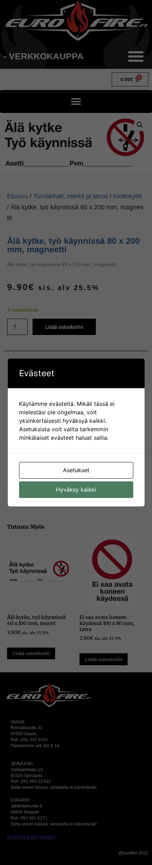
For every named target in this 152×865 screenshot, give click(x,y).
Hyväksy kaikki (76, 489)
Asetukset (76, 470)
